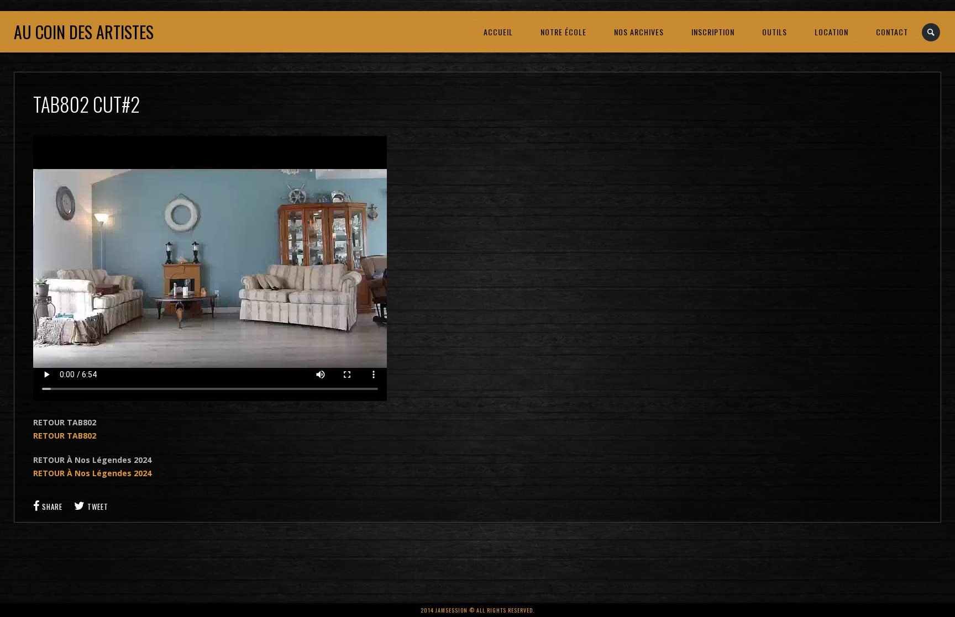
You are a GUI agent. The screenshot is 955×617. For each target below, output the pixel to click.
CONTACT (892, 32)
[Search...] (931, 32)
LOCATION (831, 32)
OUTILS (774, 32)
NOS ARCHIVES (639, 32)
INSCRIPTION (712, 32)
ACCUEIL (498, 32)
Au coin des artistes (84, 31)
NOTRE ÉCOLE (563, 32)
